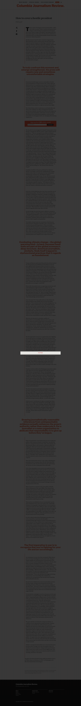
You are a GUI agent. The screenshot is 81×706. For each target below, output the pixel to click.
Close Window (40, 352)
